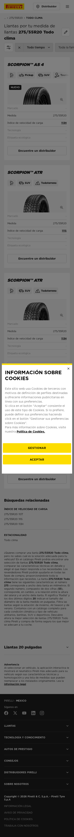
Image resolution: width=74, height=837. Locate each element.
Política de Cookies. (31, 431)
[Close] (68, 369)
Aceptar (37, 459)
